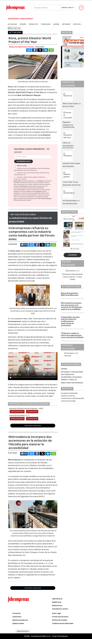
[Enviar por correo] (28, 50)
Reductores (68, 106)
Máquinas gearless (72, 185)
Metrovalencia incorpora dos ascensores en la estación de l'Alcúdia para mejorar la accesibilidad (71, 306)
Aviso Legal (32, 177)
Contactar (16, 613)
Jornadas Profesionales (69, 393)
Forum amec (15, 251)
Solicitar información (17, 411)
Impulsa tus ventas (68, 396)
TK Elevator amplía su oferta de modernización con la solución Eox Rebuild (72, 335)
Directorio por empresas (72, 383)
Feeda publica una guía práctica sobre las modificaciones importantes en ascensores (70, 321)
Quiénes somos (18, 623)
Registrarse (56, 602)
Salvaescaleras (70, 204)
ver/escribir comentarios (32, 425)
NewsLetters (57, 605)
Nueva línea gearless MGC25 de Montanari (69, 294)
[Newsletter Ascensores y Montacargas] (72, 231)
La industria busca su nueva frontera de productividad (30, 220)
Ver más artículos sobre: (23, 214)
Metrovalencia (14, 460)
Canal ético (16, 617)
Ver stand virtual (32, 411)
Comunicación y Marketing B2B (72, 398)
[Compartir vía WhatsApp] (51, 50)
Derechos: (39, 191)
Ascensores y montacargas (20, 19)
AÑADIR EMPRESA (23, 631)
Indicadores (68, 166)
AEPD (39, 198)
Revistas (76, 24)
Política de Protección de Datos (22, 200)
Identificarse (57, 599)
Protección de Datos (60, 617)
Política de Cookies (59, 620)
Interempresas (14, 321)
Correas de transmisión (68, 126)
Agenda (64, 369)
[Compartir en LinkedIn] (45, 50)
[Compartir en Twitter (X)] (40, 50)
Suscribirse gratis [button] (66, 8)
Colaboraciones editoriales (62, 623)
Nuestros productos (20, 620)
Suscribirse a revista (60, 609)
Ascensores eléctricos (68, 147)
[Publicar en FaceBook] (34, 50)
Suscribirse (72, 255)
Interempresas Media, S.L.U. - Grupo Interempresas (49, 636)
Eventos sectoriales (68, 401)
